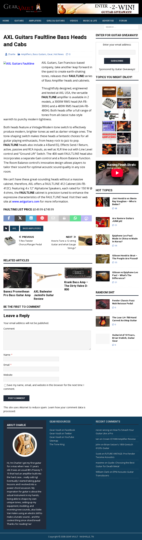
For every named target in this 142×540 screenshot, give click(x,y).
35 (116, 262)
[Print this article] (64, 218)
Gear (50, 54)
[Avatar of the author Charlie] (24, 453)
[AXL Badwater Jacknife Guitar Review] (48, 277)
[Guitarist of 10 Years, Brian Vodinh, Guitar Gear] (103, 339)
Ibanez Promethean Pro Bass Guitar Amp (17, 293)
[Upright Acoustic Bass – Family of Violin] (124, 115)
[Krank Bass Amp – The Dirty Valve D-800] (78, 273)
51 (116, 225)
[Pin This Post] (42, 218)
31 (116, 282)
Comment (9, 328)
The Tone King (57, 444)
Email (6, 364)
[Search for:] (121, 26)
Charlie (11, 54)
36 (116, 245)
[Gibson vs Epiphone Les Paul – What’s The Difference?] (103, 276)
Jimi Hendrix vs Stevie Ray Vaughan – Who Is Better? (124, 201)
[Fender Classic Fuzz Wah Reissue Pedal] (103, 304)
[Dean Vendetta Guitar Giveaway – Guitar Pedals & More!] (95, 8)
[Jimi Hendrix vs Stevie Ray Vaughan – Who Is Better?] (103, 202)
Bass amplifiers (32, 228)
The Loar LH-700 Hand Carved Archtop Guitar (124, 319)
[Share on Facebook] (9, 218)
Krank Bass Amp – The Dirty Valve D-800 (76, 286)
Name (7, 354)
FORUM (123, 20)
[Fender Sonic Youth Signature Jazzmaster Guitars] (111, 115)
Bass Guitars (39, 54)
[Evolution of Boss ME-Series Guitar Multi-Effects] (124, 149)
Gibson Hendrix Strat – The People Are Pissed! (125, 257)
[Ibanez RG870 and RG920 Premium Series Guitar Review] (124, 103)
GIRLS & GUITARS (56, 20)
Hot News (59, 54)
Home (6, 20)
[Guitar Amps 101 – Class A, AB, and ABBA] (109, 138)
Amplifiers (35, 20)
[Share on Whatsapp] (75, 218)
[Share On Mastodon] (86, 218)
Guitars (19, 20)
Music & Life (90, 20)
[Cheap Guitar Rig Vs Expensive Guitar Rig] (124, 92)
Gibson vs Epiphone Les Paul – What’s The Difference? (125, 275)
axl (14, 228)
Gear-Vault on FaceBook (62, 429)
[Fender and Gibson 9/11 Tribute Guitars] (124, 126)
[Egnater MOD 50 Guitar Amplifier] (109, 92)
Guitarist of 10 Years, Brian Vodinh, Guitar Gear (123, 338)
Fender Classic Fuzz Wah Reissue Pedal (123, 302)
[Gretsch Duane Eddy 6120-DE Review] (109, 149)
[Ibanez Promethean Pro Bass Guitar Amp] (17, 277)
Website (7, 374)
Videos (74, 20)
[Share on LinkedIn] (31, 218)
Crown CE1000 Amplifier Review (119, 438)
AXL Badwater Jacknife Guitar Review (44, 295)
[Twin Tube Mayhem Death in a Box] (109, 103)
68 (116, 208)
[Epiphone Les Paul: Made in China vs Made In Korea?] (103, 239)
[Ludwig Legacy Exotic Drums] (124, 138)
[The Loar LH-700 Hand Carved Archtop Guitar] (103, 321)
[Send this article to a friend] (53, 218)
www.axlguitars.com (25, 201)
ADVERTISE (108, 20)
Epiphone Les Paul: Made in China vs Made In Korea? (125, 238)
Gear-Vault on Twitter (61, 433)
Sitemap (54, 440)
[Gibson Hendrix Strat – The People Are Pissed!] (103, 258)
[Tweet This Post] (20, 218)
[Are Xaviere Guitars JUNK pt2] (103, 222)
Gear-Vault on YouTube (62, 437)
